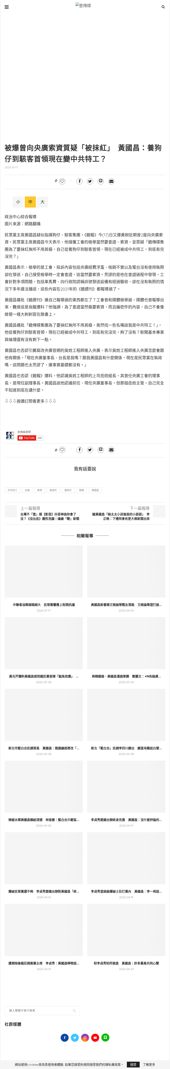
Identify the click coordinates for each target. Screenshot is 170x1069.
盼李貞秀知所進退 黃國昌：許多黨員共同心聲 (126, 963)
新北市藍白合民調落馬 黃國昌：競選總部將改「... (43, 748)
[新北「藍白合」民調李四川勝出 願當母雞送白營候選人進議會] (126, 715)
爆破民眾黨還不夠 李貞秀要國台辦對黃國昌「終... (43, 891)
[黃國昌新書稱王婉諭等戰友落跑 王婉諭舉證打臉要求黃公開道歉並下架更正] (126, 571)
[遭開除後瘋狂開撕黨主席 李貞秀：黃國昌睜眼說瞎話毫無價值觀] (44, 930)
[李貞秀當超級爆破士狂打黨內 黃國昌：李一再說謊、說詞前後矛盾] (126, 858)
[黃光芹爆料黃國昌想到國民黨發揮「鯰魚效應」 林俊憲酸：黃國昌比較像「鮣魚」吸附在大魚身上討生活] (44, 643)
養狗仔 (68, 490)
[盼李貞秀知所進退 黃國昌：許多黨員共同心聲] (126, 930)
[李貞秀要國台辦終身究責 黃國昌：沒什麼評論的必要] (126, 787)
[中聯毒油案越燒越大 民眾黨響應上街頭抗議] (44, 571)
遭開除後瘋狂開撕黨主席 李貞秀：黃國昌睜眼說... (43, 963)
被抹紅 (53, 490)
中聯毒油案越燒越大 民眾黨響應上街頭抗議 (44, 604)
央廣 (27, 490)
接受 (133, 1065)
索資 (39, 490)
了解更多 (149, 1064)
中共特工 (12, 490)
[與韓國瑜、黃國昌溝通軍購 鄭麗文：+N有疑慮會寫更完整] (126, 643)
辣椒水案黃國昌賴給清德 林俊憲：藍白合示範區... (43, 820)
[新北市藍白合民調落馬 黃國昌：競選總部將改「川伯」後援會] (44, 715)
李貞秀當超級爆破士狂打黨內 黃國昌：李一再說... (126, 891)
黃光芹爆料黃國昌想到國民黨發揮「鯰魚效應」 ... (43, 676)
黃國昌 (95, 490)
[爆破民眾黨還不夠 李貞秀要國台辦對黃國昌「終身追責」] (44, 858)
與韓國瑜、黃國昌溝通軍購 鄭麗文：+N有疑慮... (126, 676)
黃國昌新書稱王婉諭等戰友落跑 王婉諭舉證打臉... (126, 604)
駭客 (81, 490)
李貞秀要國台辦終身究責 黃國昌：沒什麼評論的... (126, 820)
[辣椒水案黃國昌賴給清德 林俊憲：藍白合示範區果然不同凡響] (44, 787)
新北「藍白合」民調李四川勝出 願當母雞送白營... (126, 748)
